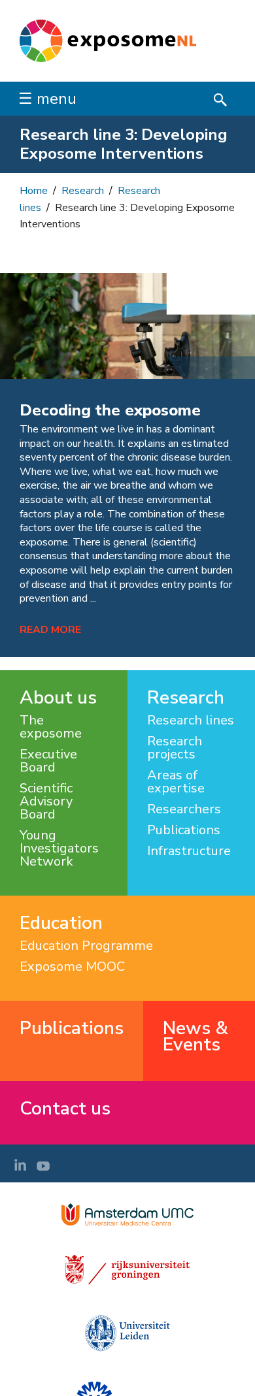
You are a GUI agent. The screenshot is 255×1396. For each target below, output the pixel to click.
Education (61, 923)
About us (58, 698)
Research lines (190, 720)
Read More (50, 630)
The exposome (51, 727)
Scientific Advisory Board (46, 801)
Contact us (65, 1109)
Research (82, 191)
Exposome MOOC (72, 966)
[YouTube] (43, 1165)
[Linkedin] (20, 1165)
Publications (183, 830)
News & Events (195, 1036)
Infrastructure (189, 851)
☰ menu (47, 98)
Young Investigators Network (59, 848)
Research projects (174, 748)
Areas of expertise (176, 782)
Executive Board (48, 761)
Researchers (184, 809)
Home (34, 191)
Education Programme (86, 945)
